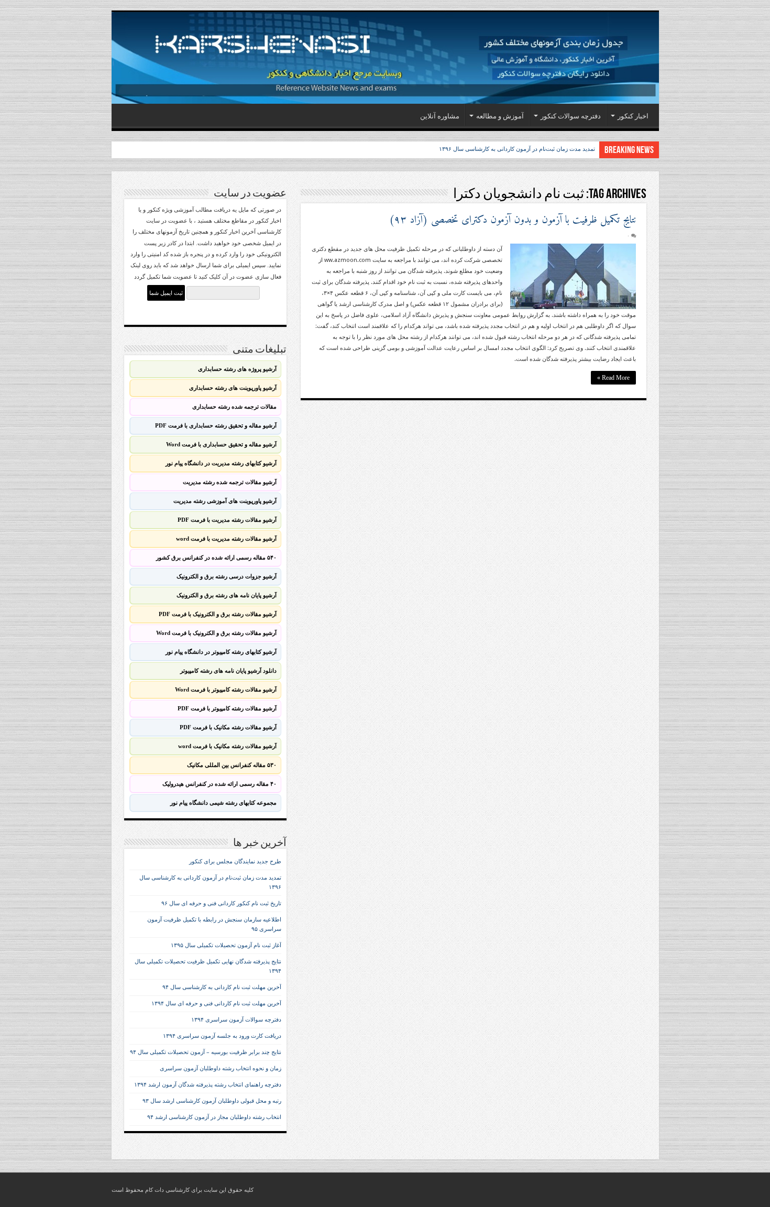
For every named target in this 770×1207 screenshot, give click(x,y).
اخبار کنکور (633, 116)
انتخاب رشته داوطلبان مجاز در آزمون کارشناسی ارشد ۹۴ (214, 1117)
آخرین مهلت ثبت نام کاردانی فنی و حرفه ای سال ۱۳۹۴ (216, 1003)
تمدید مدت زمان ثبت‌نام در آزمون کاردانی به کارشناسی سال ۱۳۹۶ (517, 149)
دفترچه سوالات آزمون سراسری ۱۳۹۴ (236, 1019)
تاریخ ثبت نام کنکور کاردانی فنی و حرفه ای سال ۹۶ (221, 903)
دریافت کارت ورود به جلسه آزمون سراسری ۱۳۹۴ (222, 1036)
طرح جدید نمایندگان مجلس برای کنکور (235, 861)
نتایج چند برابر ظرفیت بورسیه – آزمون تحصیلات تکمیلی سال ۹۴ (205, 1052)
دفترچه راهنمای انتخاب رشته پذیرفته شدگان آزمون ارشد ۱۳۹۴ (207, 1084)
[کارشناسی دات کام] (385, 58)
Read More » (613, 377)
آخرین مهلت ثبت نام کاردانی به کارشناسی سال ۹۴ (221, 987)
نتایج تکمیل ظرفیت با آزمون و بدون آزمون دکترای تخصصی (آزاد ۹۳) (512, 220)
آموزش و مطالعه (500, 116)
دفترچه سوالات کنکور (571, 116)
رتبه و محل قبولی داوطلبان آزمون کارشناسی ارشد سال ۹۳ (211, 1101)
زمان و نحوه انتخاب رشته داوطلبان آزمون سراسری (220, 1068)
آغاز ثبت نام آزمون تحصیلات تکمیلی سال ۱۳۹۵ (226, 945)
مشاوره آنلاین (439, 116)
